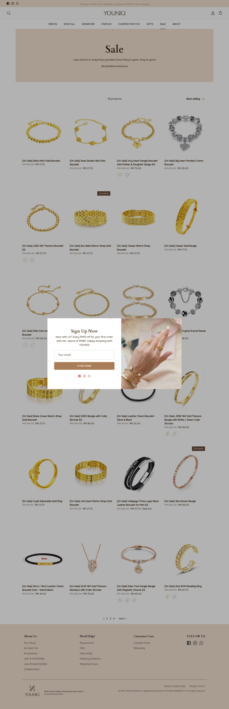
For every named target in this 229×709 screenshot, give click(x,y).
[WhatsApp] (89, 376)
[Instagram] (84, 376)
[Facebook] (79, 376)
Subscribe (84, 365)
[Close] (177, 322)
